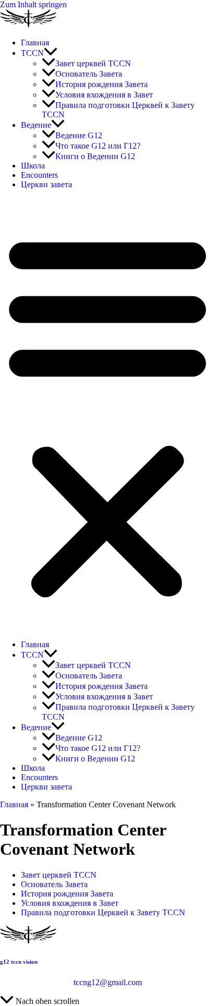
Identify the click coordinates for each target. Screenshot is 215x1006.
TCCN (32, 53)
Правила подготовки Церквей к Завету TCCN (103, 912)
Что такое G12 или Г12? (97, 145)
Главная (35, 42)
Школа (33, 165)
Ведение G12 (78, 135)
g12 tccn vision (19, 962)
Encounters (39, 175)
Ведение (36, 124)
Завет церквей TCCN (93, 63)
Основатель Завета (88, 73)
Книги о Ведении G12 (95, 156)
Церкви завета (46, 184)
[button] (50, 53)
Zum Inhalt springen (33, 4)
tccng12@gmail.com (108, 982)
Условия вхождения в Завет (104, 94)
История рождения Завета (101, 84)
